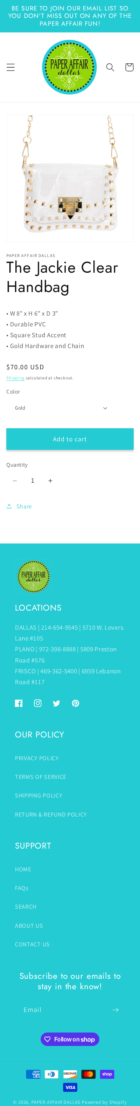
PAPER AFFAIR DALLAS (56, 1102)
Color (13, 391)
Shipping (15, 377)
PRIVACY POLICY (37, 758)
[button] (10, 67)
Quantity (17, 464)
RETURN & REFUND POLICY (51, 814)
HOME (23, 869)
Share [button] (24, 506)
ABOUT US (29, 926)
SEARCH (26, 907)
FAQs (22, 888)
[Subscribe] (115, 1009)
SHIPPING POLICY (38, 795)
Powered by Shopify (104, 1102)
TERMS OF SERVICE (40, 777)
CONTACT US (32, 944)
